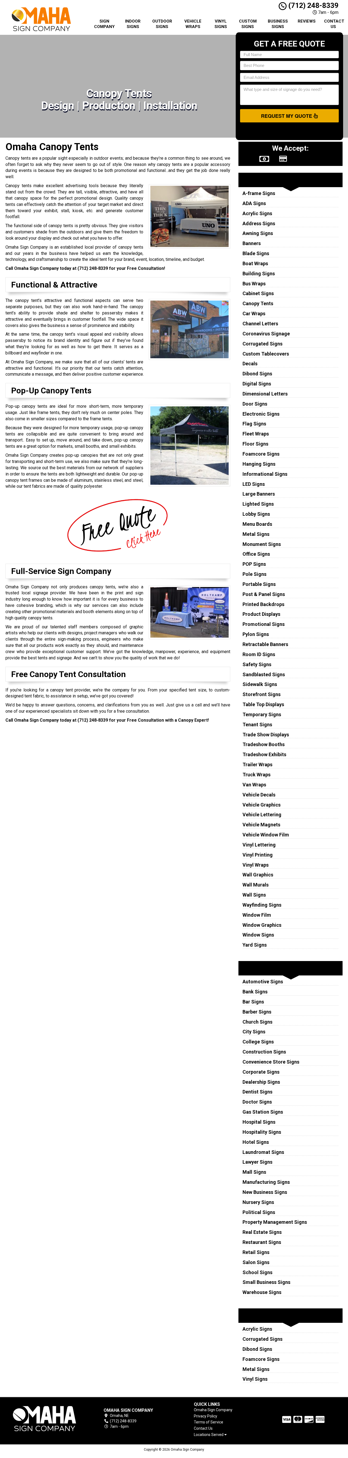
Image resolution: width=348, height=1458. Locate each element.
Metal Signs (256, 534)
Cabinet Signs (258, 293)
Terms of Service (208, 1422)
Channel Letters (260, 323)
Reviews (307, 21)
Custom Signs (248, 24)
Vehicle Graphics (262, 805)
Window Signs (258, 935)
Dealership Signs (261, 1082)
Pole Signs (254, 574)
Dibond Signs (257, 373)
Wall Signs (254, 895)
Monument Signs (262, 544)
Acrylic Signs (257, 213)
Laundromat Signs (263, 1152)
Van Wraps (254, 784)
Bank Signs (255, 991)
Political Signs (259, 1212)
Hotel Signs (256, 1142)
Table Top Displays (263, 704)
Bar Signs (253, 1002)
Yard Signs (255, 945)
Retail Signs (256, 1252)
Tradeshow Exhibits (264, 754)
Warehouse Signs (262, 1292)
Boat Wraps (255, 263)
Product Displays (261, 614)
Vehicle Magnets (261, 824)
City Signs (254, 1031)
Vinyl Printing (258, 855)
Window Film (257, 915)
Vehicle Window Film (266, 835)
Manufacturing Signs (266, 1182)
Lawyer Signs (257, 1162)
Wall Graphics (258, 875)
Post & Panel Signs (264, 594)
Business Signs (278, 24)
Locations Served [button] (209, 1435)
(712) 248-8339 (312, 5)
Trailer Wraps (257, 764)
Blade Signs (256, 253)
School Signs (257, 1272)
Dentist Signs (257, 1092)
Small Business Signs (266, 1282)
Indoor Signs (133, 24)
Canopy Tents (258, 303)
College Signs (258, 1042)
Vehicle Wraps (192, 24)
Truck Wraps (257, 774)
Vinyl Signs (221, 24)
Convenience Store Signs (271, 1062)
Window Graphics (262, 925)
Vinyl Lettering (259, 845)
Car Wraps (254, 313)
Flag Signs (254, 424)
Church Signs (257, 1022)
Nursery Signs (258, 1202)
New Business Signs (265, 1192)
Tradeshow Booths (264, 744)
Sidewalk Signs (260, 684)
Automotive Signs (263, 981)
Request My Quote (287, 115)
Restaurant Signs (262, 1242)
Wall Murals (256, 885)
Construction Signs (264, 1052)
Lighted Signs (258, 504)
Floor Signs (255, 444)
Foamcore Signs (261, 454)
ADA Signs (254, 203)
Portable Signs (259, 584)
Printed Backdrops (263, 604)
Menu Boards (257, 524)
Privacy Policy (205, 1416)
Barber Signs (257, 1012)
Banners (252, 243)
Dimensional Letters (265, 394)
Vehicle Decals (259, 795)
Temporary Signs (262, 714)
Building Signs (259, 273)
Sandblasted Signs (264, 674)
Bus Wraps (254, 283)
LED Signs (254, 484)
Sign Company (104, 24)
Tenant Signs (257, 724)
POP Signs (254, 564)
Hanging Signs (259, 464)
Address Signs (259, 223)
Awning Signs (258, 233)
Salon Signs (256, 1262)
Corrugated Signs (262, 344)
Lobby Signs (256, 514)
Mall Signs (254, 1172)
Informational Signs (265, 474)
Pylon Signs (256, 634)
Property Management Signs (275, 1222)
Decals (250, 363)
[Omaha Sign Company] (44, 1419)
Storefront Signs (262, 694)
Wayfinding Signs (262, 905)
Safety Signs (257, 664)
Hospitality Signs (262, 1132)
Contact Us (334, 24)
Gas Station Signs (263, 1112)
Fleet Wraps (256, 434)
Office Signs (256, 554)
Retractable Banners (265, 644)
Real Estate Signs (262, 1232)
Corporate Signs (261, 1072)
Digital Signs (257, 384)
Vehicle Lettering (262, 814)
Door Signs (255, 404)
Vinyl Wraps (256, 865)
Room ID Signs (259, 654)
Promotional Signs (264, 624)
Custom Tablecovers (266, 354)
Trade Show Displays (266, 734)
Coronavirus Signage (266, 333)
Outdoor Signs (162, 24)
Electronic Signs (261, 414)
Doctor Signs (257, 1102)
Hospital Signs (259, 1122)
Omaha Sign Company (213, 1410)
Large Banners (259, 494)
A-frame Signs (259, 193)
